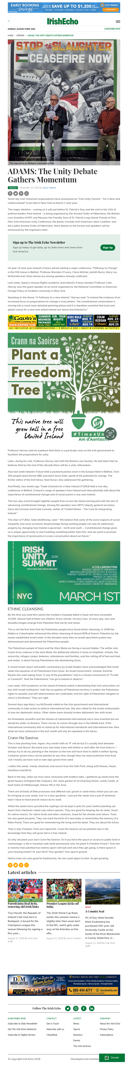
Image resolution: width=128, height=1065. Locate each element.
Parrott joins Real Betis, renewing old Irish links (23, 905)
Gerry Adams (49, 187)
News (76, 1023)
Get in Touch (53, 1023)
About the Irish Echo (110, 1023)
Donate (115, 1057)
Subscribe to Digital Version (21, 1034)
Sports (76, 1029)
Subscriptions (106, 1034)
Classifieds (52, 1034)
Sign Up (108, 247)
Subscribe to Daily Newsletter (22, 1023)
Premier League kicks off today (63, 905)
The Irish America (82, 1046)
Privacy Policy (106, 1029)
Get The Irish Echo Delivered (22, 1029)
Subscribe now (112, 29)
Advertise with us (55, 1029)
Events (76, 1040)
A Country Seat (94, 911)
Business (77, 1034)
